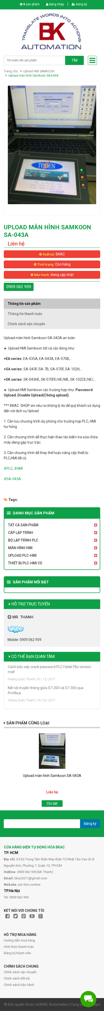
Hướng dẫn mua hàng (19, 940)
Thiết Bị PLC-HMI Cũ (25, 563)
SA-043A (13, 479)
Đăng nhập (56, 4)
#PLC (8, 468)
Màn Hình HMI (20, 548)
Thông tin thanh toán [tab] (25, 314)
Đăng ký (81, 4)
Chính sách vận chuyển (20, 972)
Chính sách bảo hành (19, 985)
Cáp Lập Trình (20, 533)
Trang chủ (11, 71)
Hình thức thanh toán (19, 947)
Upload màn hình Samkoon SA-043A (52, 776)
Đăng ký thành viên (17, 953)
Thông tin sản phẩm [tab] (24, 304)
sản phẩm (31, 4)
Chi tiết (52, 803)
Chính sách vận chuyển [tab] (26, 324)
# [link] (5, 479)
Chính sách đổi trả (17, 978)
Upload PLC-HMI (22, 555)
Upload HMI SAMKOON (38, 71)
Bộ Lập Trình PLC (23, 540)
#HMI (18, 468)
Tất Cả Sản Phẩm (23, 525)
